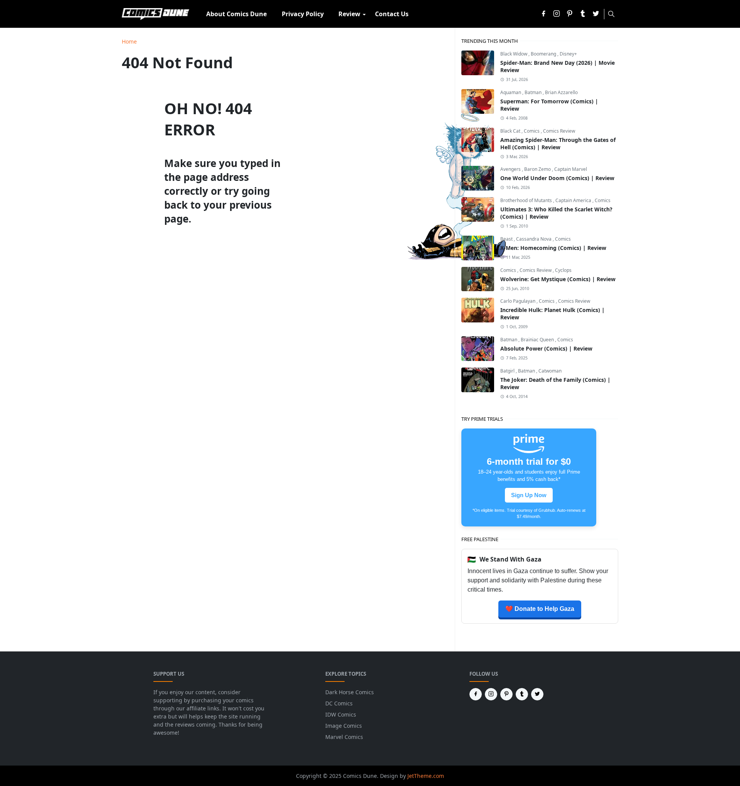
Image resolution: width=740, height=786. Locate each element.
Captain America (573, 200)
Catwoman (550, 371)
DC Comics (339, 703)
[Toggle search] (611, 14)
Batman (534, 92)
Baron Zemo (538, 169)
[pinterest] (569, 14)
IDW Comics (340, 714)
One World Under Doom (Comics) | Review (557, 178)
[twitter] (595, 14)
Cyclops (563, 270)
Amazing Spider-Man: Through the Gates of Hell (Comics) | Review (558, 143)
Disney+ (568, 54)
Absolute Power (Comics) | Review (546, 348)
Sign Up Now (529, 495)
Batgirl (508, 371)
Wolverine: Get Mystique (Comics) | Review (558, 279)
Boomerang (544, 54)
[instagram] (556, 14)
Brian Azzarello (561, 92)
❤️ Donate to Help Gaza (539, 609)
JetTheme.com (425, 775)
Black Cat (510, 131)
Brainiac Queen (538, 339)
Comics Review (559, 131)
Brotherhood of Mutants (526, 200)
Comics (532, 131)
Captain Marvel (570, 169)
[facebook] (543, 14)
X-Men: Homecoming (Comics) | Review (553, 247)
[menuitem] (236, 14)
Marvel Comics (344, 736)
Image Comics (343, 725)
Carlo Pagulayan (518, 301)
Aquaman (511, 92)
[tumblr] (582, 14)
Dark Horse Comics (349, 692)
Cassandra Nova (534, 239)
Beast (507, 239)
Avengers (511, 169)
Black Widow (514, 54)
